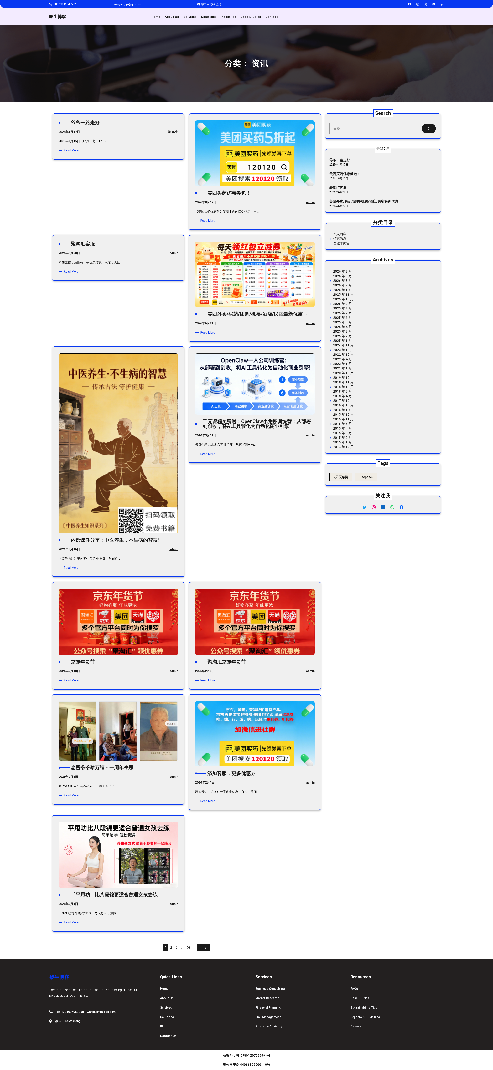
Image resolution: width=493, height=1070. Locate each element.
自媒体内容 (341, 243)
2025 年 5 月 (342, 322)
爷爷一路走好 (339, 160)
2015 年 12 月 (343, 414)
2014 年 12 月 (343, 447)
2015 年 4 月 (342, 428)
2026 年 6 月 (342, 276)
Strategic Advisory (268, 1026)
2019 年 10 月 (343, 377)
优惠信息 (339, 239)
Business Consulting (270, 989)
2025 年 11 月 (343, 294)
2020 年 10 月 (343, 373)
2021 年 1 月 (342, 368)
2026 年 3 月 (342, 281)
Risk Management (268, 1017)
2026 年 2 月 (342, 285)
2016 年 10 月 (343, 405)
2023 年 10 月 (343, 350)
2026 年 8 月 (342, 271)
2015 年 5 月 (342, 424)
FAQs (354, 989)
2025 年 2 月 (342, 336)
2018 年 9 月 (342, 391)
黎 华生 (173, 132)
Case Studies (359, 998)
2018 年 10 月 (343, 387)
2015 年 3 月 (342, 433)
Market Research (267, 998)
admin (310, 202)
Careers (355, 1026)
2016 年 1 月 (342, 410)
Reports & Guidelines (365, 1017)
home (164, 989)
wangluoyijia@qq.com (127, 4)
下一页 (203, 947)
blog (163, 1026)
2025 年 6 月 (342, 317)
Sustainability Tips (363, 1007)
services (166, 1007)
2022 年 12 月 (343, 354)
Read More (72, 150)
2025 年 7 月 (342, 313)
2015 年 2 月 (342, 438)
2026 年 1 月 (342, 290)
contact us (168, 1036)
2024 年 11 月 (343, 345)
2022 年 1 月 (342, 364)
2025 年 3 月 (342, 331)
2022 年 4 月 (342, 359)
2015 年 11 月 (343, 419)
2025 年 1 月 (342, 341)
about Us (167, 998)
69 (189, 947)
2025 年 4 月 (342, 327)
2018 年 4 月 (342, 396)
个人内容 (339, 234)
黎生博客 (57, 16)
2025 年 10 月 (343, 299)
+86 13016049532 (65, 4)
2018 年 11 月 (343, 382)
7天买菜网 (340, 477)
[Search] (429, 128)
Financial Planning (268, 1007)
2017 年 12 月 (343, 401)
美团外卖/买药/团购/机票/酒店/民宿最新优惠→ (365, 201)
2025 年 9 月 (342, 304)
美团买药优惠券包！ (345, 174)
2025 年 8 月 (342, 308)
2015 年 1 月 (342, 442)
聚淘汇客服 (338, 188)
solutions (167, 1017)
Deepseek (366, 477)
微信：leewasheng (67, 1021)
